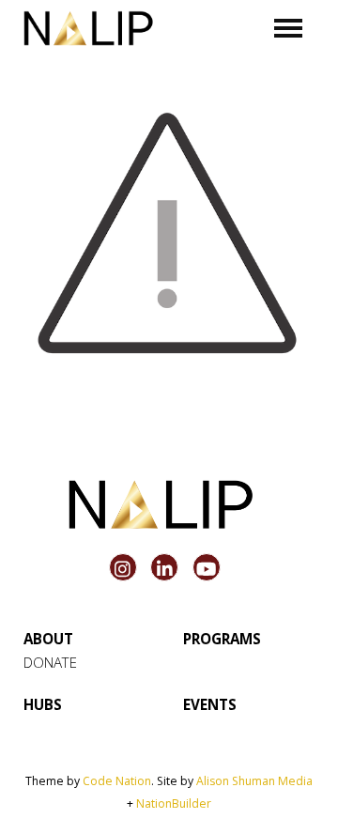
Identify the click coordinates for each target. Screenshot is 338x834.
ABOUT (48, 638)
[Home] (88, 28)
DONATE (50, 662)
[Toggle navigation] (288, 28)
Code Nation (117, 781)
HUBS (42, 704)
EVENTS (210, 704)
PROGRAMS (222, 638)
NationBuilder (173, 803)
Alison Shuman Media (254, 781)
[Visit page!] (125, 569)
